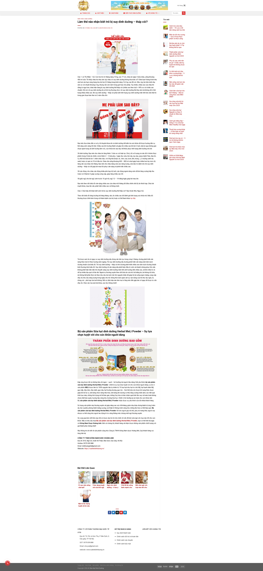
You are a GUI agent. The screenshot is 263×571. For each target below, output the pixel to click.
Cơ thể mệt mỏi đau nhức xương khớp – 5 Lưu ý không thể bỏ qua (176, 74)
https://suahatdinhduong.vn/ (94, 449)
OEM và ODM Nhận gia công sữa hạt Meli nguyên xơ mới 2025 (177, 157)
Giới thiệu (100, 13)
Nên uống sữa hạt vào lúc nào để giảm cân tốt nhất (177, 84)
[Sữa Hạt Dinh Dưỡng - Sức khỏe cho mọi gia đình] (93, 5)
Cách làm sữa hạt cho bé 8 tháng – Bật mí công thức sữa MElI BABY (177, 94)
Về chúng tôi (152, 13)
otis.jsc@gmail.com (91, 546)
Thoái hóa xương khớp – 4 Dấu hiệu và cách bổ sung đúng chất (177, 131)
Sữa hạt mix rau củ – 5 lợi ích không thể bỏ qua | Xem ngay (177, 140)
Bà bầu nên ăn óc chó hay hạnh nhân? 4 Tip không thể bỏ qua (177, 45)
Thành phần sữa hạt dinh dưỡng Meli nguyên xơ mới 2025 (176, 54)
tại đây (133, 198)
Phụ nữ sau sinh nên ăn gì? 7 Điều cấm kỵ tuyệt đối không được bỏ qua (177, 64)
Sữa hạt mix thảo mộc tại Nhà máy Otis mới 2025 (177, 149)
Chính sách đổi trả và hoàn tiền (127, 536)
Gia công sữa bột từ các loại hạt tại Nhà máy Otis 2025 (176, 103)
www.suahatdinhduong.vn (95, 550)
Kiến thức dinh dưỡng (133, 13)
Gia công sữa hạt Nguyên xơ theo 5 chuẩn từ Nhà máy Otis (175, 113)
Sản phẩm (114, 13)
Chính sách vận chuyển (125, 540)
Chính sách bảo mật (124, 544)
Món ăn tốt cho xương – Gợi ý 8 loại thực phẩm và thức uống (177, 37)
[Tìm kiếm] (183, 13)
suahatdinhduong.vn (105, 28)
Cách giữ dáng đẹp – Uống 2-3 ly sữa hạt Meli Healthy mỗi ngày (177, 123)
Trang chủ (86, 13)
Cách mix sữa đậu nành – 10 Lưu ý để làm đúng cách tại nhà (177, 28)
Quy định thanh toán (124, 533)
